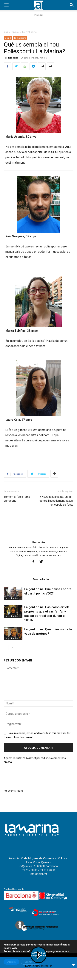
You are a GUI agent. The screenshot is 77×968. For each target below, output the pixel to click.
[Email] (42, 66)
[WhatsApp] (24, 66)
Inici (6, 32)
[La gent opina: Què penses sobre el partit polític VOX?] (13, 593)
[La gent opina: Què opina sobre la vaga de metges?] (13, 633)
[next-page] (12, 647)
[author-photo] (38, 536)
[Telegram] (33, 66)
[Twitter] (16, 66)
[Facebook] (7, 66)
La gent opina (29, 32)
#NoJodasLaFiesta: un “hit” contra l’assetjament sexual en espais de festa (56, 500)
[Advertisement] (38, 21)
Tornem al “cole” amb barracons (17, 498)
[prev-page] (6, 647)
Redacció (13, 57)
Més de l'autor (41, 579)
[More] (54, 474)
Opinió (15, 32)
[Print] (50, 66)
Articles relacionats (17, 579)
